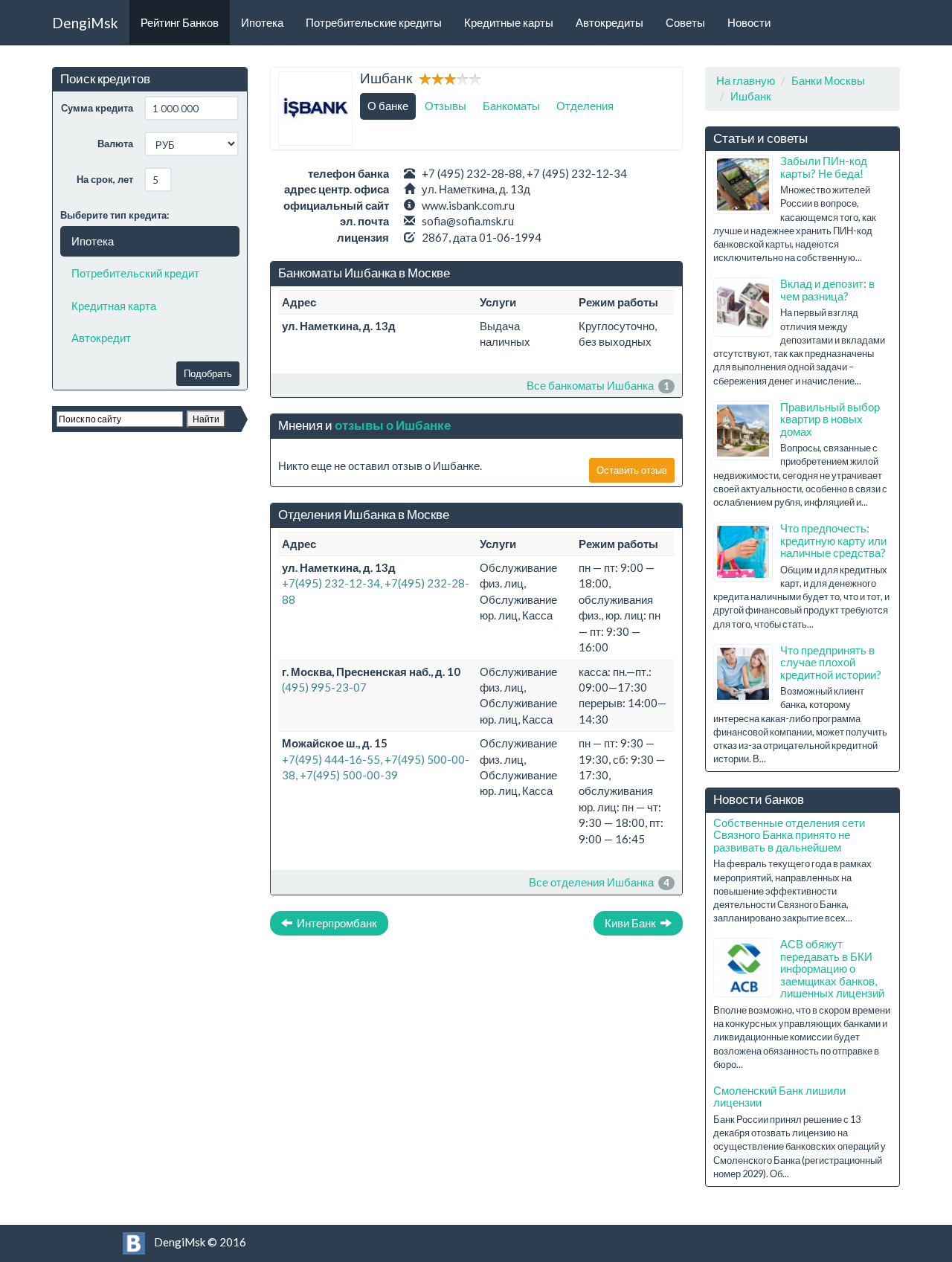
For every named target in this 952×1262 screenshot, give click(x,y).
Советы (685, 22)
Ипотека (262, 22)
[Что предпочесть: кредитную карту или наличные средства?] (743, 552)
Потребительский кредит (135, 273)
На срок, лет (105, 179)
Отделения (585, 105)
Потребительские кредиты (374, 22)
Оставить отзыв (631, 470)
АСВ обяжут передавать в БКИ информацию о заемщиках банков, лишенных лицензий (832, 968)
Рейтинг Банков (180, 22)
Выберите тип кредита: (114, 215)
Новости (749, 22)
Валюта (115, 143)
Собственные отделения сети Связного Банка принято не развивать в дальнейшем (789, 835)
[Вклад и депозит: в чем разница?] (743, 307)
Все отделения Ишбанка (591, 882)
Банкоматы (511, 105)
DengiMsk (85, 22)
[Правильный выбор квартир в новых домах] (743, 430)
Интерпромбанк (334, 923)
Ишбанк (750, 96)
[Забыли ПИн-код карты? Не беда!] (743, 184)
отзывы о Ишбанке (393, 425)
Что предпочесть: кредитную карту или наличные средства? (833, 540)
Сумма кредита (97, 108)
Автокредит (101, 337)
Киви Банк (632, 923)
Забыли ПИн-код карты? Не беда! (823, 167)
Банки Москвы (828, 80)
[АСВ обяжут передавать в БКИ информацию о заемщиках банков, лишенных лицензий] (743, 967)
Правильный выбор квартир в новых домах (830, 419)
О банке (387, 105)
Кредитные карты (508, 22)
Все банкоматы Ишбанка (590, 385)
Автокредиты (609, 22)
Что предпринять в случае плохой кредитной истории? (830, 662)
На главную (745, 80)
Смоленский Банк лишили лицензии (779, 1097)
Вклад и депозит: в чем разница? (827, 290)
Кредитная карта (113, 305)
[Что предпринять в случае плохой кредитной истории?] (743, 674)
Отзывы (445, 105)
